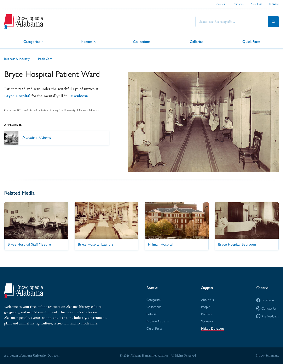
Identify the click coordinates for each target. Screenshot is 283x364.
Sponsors (221, 4)
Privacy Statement (267, 355)
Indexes (86, 41)
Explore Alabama (157, 321)
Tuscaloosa (78, 95)
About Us (256, 4)
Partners (238, 4)
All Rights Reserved (183, 355)
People (205, 307)
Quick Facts (251, 41)
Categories (31, 41)
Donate (274, 4)
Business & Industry (17, 59)
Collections (141, 41)
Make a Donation (212, 328)
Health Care (44, 59)
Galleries (196, 41)
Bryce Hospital (17, 95)
